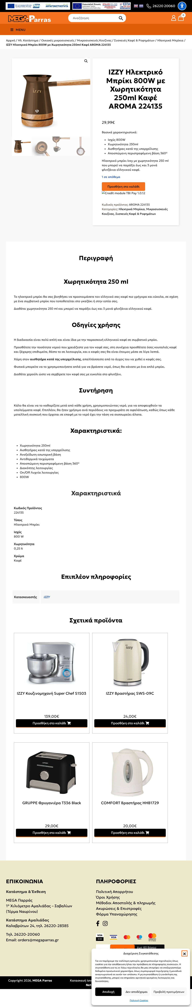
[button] (184, 953)
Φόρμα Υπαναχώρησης (116, 914)
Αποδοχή (108, 992)
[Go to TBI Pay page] (123, 193)
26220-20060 (27, 934)
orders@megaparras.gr (38, 940)
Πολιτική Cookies (139, 1000)
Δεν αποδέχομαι (137, 992)
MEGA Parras (42, 980)
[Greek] (141, 6)
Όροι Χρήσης (108, 897)
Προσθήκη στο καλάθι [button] (49, 723)
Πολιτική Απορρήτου (114, 891)
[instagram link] (106, 924)
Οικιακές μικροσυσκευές (57, 40)
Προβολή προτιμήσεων (169, 992)
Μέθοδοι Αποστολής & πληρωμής (125, 902)
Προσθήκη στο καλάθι (123, 186)
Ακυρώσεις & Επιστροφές (119, 908)
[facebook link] (99, 924)
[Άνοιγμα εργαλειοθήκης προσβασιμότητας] (182, 6)
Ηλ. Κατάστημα (28, 40)
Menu (21, 30)
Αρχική (10, 40)
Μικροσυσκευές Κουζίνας (94, 40)
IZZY (47, 597)
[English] (136, 6)
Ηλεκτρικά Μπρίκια (170, 40)
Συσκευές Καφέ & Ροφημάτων (134, 40)
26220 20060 (164, 6)
